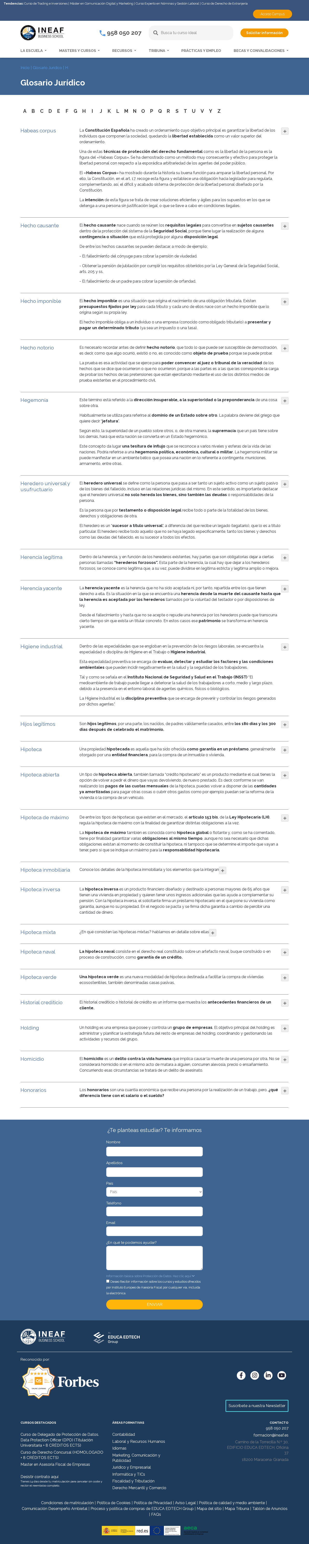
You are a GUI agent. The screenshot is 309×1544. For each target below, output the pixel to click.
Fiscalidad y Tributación (133, 1481)
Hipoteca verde (38, 977)
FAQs (156, 1514)
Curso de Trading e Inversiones (46, 3)
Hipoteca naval (38, 952)
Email (110, 1223)
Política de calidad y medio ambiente (232, 1503)
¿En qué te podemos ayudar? (131, 1242)
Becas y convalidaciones (260, 51)
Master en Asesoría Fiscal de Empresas (55, 1464)
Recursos (122, 51)
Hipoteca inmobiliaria (45, 870)
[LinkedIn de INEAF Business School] (268, 1375)
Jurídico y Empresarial (131, 1467)
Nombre (113, 1142)
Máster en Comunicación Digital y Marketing (101, 3)
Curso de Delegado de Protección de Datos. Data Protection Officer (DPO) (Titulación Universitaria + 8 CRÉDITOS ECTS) (60, 1440)
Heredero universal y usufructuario (45, 486)
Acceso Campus (272, 14)
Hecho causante (40, 225)
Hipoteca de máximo (45, 817)
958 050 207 (123, 32)
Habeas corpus (38, 131)
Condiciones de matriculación (67, 1503)
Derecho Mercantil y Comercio (139, 1488)
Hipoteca (31, 749)
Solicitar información (264, 33)
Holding (30, 1028)
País (109, 1183)
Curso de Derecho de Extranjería (225, 3)
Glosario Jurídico (47, 67)
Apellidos (114, 1163)
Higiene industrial (42, 646)
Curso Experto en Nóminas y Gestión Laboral (167, 3)
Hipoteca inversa (40, 889)
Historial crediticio (42, 1002)
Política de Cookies (114, 1503)
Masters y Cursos (78, 51)
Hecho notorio (37, 348)
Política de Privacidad (153, 1503)
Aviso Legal (185, 1503)
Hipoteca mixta (38, 932)
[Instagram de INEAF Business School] (255, 1375)
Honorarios (33, 1090)
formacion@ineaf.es (270, 1435)
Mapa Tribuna (237, 1508)
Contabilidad (123, 1434)
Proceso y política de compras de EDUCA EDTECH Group (142, 1508)
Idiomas (119, 1448)
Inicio (25, 67)
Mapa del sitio (209, 1508)
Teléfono (113, 1203)
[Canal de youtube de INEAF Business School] (282, 1375)
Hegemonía (34, 400)
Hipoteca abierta (40, 775)
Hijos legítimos (38, 724)
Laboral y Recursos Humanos (138, 1441)
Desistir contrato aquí (39, 1476)
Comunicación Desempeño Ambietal (54, 1508)
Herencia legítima (41, 557)
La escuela (32, 51)
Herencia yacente (41, 588)
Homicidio (32, 1059)
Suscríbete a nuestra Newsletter (257, 1405)
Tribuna (157, 51)
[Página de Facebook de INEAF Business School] (241, 1375)
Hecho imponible (41, 301)
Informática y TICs (128, 1474)
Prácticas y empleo (201, 51)
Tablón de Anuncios (270, 1508)
